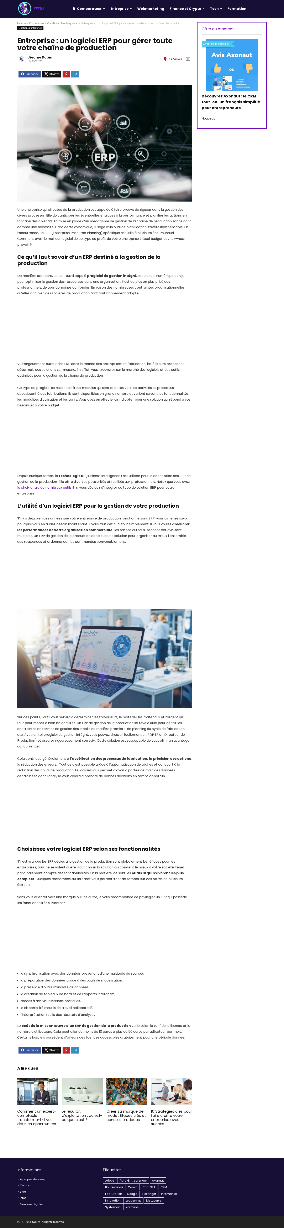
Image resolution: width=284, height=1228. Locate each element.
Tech (214, 8)
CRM (164, 1187)
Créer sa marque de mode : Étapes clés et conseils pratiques (126, 1115)
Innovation (113, 1200)
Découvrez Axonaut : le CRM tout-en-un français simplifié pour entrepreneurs (231, 101)
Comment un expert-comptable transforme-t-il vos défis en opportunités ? (36, 1120)
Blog (23, 1192)
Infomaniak (169, 1194)
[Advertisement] (104, 332)
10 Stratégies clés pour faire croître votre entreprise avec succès (171, 1117)
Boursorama (114, 1187)
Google (132, 1194)
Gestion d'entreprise (62, 23)
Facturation (113, 1194)
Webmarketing (150, 8)
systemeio (113, 1207)
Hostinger (149, 1194)
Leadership (133, 1200)
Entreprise (119, 8)
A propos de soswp (33, 1179)
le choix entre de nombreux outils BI (46, 487)
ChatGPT (149, 1187)
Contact (25, 1185)
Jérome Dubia (40, 57)
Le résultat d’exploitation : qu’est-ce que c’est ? (82, 1115)
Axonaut (158, 1180)
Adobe (110, 1180)
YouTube (132, 1207)
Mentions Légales (31, 1204)
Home (21, 23)
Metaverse (154, 1200)
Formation (236, 8)
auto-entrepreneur (133, 1180)
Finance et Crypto (185, 8)
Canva (132, 1187)
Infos (23, 1198)
